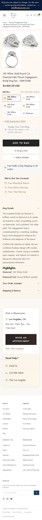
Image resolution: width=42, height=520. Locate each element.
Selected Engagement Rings (18, 23)
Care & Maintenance (9, 465)
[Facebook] (4, 499)
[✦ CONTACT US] (23, 15)
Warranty (6, 455)
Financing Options (29, 429)
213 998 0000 (16, 373)
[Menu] (4, 15)
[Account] (31, 15)
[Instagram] (7, 499)
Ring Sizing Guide (9, 460)
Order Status (27, 409)
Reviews (5, 429)
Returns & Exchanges (29, 419)
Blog (4, 433)
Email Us (13, 366)
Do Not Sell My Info (8, 517)
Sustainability (7, 419)
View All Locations (14, 348)
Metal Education (28, 460)
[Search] (28, 15)
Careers (5, 424)
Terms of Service (17, 512)
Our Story (6, 409)
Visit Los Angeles (17, 380)
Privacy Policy (6, 512)
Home (5, 23)
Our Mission (7, 414)
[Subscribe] (36, 493)
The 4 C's (26, 450)
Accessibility (27, 512)
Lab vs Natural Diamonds (31, 470)
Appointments (7, 470)
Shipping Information (29, 414)
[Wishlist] (35, 15)
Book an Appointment (21, 339)
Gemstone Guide (28, 465)
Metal (21, 92)
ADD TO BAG (21, 143)
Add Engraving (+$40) (15, 121)
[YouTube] (11, 499)
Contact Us (6, 445)
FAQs (4, 450)
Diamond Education (29, 445)
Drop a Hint (22, 150)
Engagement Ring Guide (31, 455)
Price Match (27, 424)
